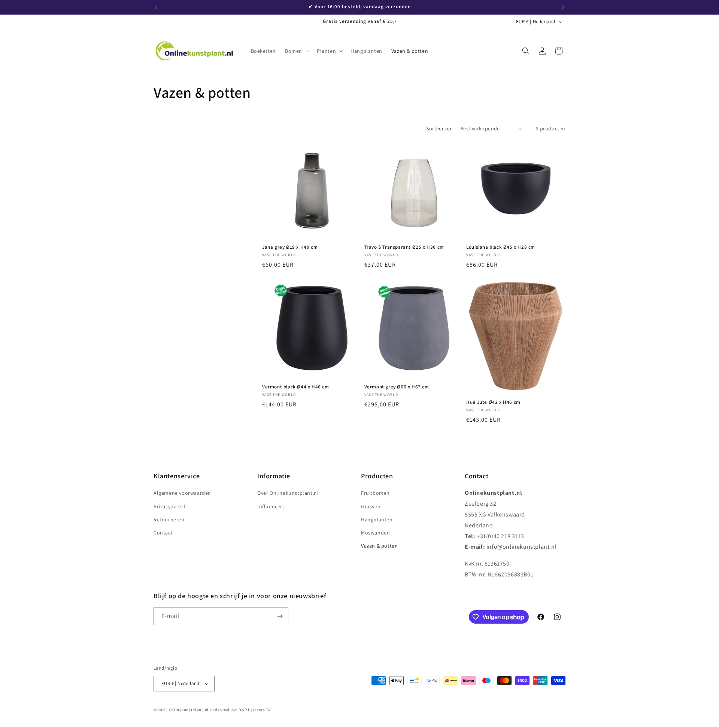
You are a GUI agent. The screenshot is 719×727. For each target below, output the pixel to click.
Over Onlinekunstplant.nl (288, 493)
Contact (163, 532)
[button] (296, 51)
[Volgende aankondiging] (563, 7)
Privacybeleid (170, 506)
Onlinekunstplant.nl (189, 709)
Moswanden (375, 532)
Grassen (370, 506)
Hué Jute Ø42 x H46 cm (493, 402)
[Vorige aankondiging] (156, 7)
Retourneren (169, 519)
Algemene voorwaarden (182, 493)
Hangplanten (377, 519)
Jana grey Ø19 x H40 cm (290, 247)
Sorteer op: (439, 128)
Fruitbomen (375, 493)
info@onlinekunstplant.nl (521, 547)
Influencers (271, 506)
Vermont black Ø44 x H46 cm (295, 387)
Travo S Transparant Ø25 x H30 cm (404, 247)
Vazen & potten (379, 545)
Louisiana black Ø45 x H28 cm (500, 247)
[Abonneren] (279, 616)
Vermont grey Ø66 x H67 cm (396, 387)
